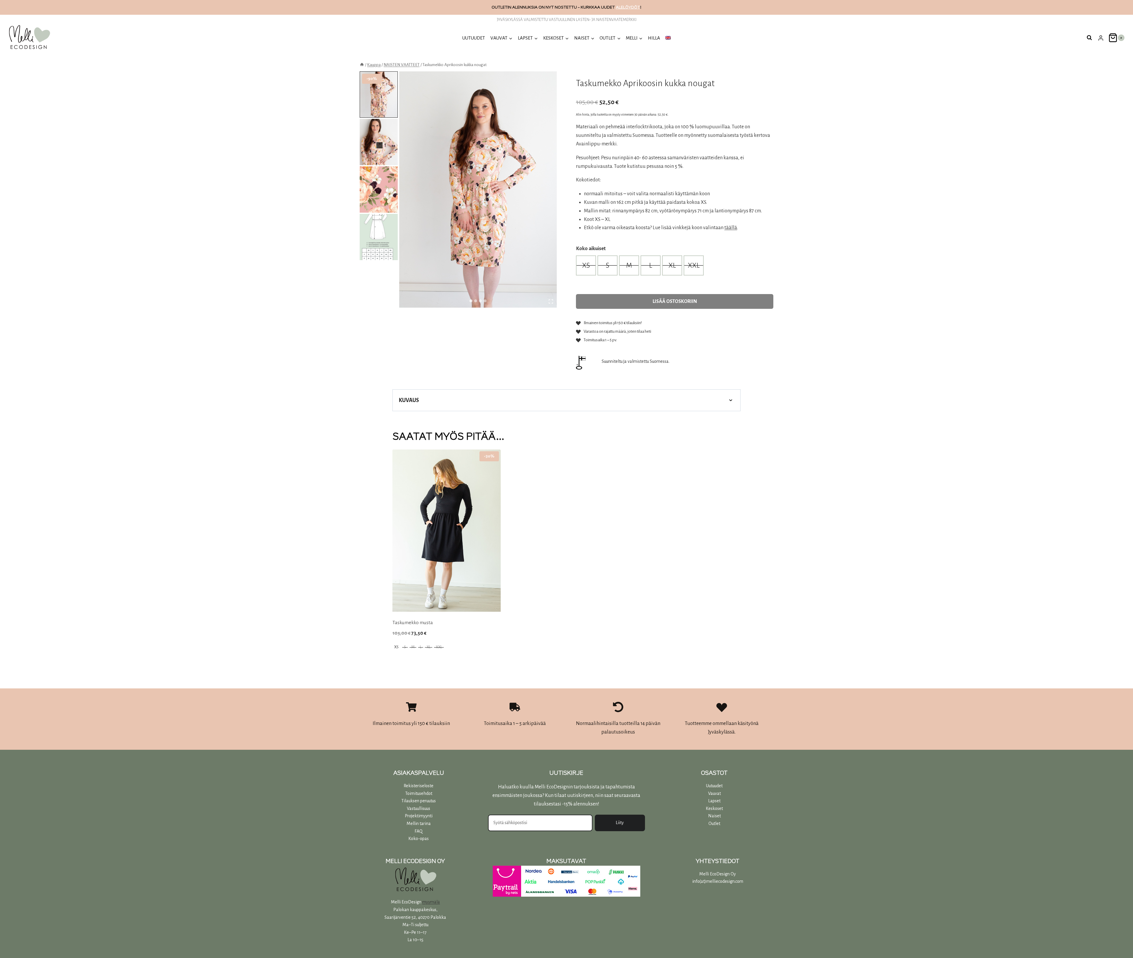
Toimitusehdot (418, 793)
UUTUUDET (473, 37)
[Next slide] (379, 145)
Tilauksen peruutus (418, 800)
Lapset (714, 800)
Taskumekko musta (412, 622)
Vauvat (714, 793)
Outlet (714, 823)
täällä (730, 227)
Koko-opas (418, 838)
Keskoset (714, 808)
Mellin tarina (419, 823)
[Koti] (362, 65)
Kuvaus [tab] (409, 400)
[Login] (1101, 38)
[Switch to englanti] (668, 38)
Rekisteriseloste (418, 785)
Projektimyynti (419, 815)
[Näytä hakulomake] (1089, 37)
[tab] (470, 300)
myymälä (431, 902)
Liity (620, 822)
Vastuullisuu (417, 808)
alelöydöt (628, 7)
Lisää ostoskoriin (675, 301)
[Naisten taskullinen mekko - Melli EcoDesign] (478, 189)
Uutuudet (714, 785)
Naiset (714, 815)
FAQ (419, 831)
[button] (379, 94)
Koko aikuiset (591, 248)
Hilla (654, 37)
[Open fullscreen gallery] (551, 301)
